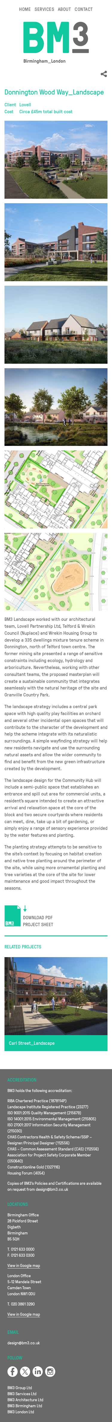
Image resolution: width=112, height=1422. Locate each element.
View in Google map (23, 1265)
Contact (84, 9)
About (64, 9)
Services (44, 9)
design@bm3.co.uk (23, 1343)
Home (25, 9)
